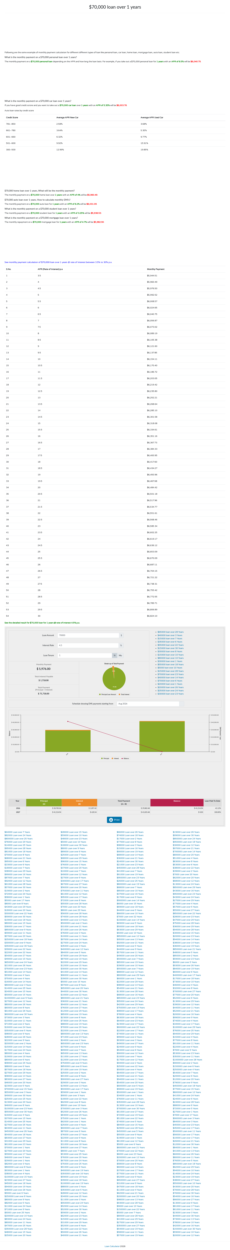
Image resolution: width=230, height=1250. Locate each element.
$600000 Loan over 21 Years (131, 1147)
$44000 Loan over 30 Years (74, 991)
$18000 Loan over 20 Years (18, 910)
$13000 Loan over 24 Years (186, 884)
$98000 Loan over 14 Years (130, 985)
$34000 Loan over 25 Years (74, 1196)
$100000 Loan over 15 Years (18, 1177)
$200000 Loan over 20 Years (131, 1196)
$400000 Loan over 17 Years (187, 975)
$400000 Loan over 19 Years (75, 1170)
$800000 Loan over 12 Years (187, 1092)
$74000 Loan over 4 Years (185, 1020)
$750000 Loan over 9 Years (74, 1063)
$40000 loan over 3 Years (170, 635)
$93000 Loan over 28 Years (130, 1203)
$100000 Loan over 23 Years (18, 1108)
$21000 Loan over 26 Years (18, 965)
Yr (115, 656)
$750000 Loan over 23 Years (18, 968)
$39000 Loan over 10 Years (130, 965)
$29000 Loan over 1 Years (17, 1160)
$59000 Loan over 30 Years (18, 916)
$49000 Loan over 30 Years (18, 1095)
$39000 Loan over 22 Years (18, 949)
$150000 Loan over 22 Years (131, 1209)
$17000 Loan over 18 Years (186, 978)
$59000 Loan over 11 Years (18, 933)
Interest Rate (48, 645)
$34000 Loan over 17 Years (186, 1024)
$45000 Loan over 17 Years (186, 1128)
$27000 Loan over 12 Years (18, 1001)
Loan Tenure (48, 655)
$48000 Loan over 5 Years (185, 952)
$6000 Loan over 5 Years (185, 962)
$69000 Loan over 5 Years (129, 923)
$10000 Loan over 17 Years (186, 1138)
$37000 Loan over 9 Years (73, 1047)
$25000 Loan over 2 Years (73, 1073)
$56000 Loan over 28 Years (74, 913)
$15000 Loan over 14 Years (18, 1047)
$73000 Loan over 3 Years (17, 1017)
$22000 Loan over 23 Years (74, 1030)
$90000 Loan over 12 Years (130, 1053)
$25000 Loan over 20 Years (18, 1235)
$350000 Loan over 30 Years (18, 946)
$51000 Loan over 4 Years (185, 858)
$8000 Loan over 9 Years (73, 848)
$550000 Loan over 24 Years (75, 1203)
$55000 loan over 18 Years (171, 664)
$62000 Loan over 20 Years (186, 877)
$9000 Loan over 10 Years (129, 1206)
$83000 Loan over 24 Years (18, 1219)
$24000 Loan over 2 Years (73, 1040)
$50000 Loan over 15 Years (18, 995)
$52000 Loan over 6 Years (185, 998)
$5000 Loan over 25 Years (17, 1212)
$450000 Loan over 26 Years (18, 1131)
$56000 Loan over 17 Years (186, 1134)
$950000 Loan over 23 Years (131, 877)
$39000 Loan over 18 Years (74, 1180)
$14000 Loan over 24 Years (186, 1173)
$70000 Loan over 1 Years (17, 1147)
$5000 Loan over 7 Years (129, 1212)
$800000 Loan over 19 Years (131, 884)
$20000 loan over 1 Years (170, 684)
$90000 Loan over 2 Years (185, 1063)
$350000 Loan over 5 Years (18, 1030)
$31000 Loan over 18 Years (74, 1144)
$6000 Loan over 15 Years (129, 903)
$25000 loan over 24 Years (171, 690)
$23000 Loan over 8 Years (73, 1017)
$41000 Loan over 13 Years (186, 1151)
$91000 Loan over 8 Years (73, 1076)
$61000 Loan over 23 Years (18, 1144)
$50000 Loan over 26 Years (74, 1232)
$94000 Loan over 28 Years (186, 929)
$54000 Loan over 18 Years (18, 1134)
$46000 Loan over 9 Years (17, 1157)
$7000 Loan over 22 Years (129, 916)
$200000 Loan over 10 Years (18, 1216)
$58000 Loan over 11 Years (130, 1232)
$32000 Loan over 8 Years (185, 988)
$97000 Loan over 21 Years (186, 848)
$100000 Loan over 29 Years (187, 1027)
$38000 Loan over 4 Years (17, 1173)
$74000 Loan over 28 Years (74, 916)
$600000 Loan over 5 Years (130, 1086)
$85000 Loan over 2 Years (185, 955)
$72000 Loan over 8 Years (73, 900)
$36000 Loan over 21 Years (130, 858)
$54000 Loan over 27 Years (18, 955)
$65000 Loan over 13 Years (74, 1053)
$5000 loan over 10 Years (170, 668)
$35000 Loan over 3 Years (73, 946)
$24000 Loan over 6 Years (185, 1099)
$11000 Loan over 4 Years (129, 1190)
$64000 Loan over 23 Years (130, 1020)
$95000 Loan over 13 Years (130, 939)
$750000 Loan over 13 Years (131, 1007)
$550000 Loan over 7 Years (130, 968)
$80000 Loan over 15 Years (18, 923)
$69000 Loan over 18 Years (130, 907)
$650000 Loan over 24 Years (18, 962)
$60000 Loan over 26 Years (186, 1154)
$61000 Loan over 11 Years (186, 1209)
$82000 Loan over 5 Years (17, 1203)
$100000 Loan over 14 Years (131, 920)
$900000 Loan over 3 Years (186, 1118)
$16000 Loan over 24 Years (18, 1027)
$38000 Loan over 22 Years (186, 868)
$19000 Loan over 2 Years (17, 890)
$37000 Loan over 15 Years (18, 1118)
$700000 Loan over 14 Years (187, 851)
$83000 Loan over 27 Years (18, 1079)
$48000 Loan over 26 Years (18, 1190)
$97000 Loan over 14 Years (74, 939)
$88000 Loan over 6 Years (17, 1066)
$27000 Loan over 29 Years (186, 900)
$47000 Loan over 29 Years (186, 920)
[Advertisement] (115, 33)
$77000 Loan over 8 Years (129, 842)
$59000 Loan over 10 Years (74, 835)
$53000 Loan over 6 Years (185, 864)
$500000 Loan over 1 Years (130, 1092)
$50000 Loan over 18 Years (130, 926)
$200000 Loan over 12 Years (131, 1157)
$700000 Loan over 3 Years (74, 1108)
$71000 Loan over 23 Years (74, 1037)
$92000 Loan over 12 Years (18, 881)
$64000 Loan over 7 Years (17, 832)
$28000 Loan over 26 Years (18, 1037)
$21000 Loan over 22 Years (74, 1229)
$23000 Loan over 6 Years (17, 864)
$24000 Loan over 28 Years (186, 1102)
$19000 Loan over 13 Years (74, 1086)
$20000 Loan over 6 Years (185, 1076)
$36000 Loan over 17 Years (18, 926)
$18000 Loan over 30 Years (74, 845)
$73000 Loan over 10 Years (186, 982)
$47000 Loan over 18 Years (130, 1186)
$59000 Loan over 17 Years (18, 1154)
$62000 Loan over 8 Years (73, 1102)
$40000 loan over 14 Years (171, 677)
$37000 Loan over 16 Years (130, 894)
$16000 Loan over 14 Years (18, 982)
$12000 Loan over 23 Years (74, 1059)
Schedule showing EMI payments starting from (92, 704)
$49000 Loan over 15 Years (18, 959)
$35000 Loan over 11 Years (186, 1056)
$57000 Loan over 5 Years (185, 907)
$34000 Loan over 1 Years (129, 1095)
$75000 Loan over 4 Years (17, 978)
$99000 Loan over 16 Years (18, 874)
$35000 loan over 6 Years (170, 642)
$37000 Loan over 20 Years (74, 868)
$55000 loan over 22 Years (171, 645)
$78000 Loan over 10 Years (186, 1222)
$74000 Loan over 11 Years (130, 1034)
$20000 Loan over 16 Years (186, 1014)
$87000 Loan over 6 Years (73, 1131)
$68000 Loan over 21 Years (18, 858)
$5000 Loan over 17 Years (17, 900)
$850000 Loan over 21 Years (187, 949)
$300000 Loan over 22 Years (18, 913)
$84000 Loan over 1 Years (185, 1147)
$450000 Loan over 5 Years (130, 1131)
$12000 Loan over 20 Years (186, 1079)
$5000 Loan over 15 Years (73, 982)
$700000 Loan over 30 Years (131, 1108)
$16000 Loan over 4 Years (17, 1115)
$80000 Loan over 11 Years (186, 1157)
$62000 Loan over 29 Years (186, 1167)
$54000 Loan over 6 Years (129, 1050)
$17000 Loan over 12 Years (130, 1059)
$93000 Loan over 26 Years (186, 965)
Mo (120, 656)
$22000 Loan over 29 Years (74, 962)
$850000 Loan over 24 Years (187, 838)
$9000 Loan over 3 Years (73, 1095)
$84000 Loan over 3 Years (185, 1121)
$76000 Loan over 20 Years (74, 1157)
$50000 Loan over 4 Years (129, 1069)
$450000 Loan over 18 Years (187, 1086)
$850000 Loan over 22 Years (187, 913)
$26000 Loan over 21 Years (186, 1141)
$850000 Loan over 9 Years (18, 929)
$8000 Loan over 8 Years (17, 903)
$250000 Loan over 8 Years (18, 1196)
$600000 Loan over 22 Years (131, 1027)
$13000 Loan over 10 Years (130, 1105)
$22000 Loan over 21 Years (130, 1076)
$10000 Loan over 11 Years (74, 936)
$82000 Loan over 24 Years (18, 835)
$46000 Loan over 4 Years (185, 985)
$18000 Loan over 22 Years (74, 1099)
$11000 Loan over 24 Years (18, 1206)
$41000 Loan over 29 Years (130, 1219)
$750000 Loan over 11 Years (75, 890)
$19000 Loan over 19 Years (18, 1056)
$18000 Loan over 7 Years (17, 868)
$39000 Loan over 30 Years (74, 978)
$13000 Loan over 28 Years (130, 991)
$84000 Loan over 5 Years (73, 952)
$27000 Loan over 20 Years (18, 1151)
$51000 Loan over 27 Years (130, 1112)
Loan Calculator (112, 1246)
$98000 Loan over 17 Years (130, 1011)
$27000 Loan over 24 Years (74, 943)
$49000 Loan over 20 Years (130, 955)
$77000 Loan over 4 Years (185, 903)
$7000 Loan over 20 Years (185, 874)
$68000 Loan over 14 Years (130, 855)
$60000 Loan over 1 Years (129, 978)
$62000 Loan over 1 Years (73, 1121)
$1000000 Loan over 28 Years (187, 1059)
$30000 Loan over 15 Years (186, 933)
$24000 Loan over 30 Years (130, 861)
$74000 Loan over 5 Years (129, 1121)
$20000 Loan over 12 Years (186, 1235)
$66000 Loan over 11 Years (74, 975)
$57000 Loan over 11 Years (130, 952)
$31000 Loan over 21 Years (74, 926)
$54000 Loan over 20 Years (130, 1082)
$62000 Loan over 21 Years (130, 1193)
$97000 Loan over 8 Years (73, 985)
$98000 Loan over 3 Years (129, 845)
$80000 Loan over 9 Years (17, 1199)
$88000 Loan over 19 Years (74, 1024)
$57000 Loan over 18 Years (18, 1069)
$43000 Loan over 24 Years (186, 897)
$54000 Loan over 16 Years (186, 1196)
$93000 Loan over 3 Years (129, 1040)
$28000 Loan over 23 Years (186, 916)
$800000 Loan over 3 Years (18, 985)
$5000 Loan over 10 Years (73, 842)
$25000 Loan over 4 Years (73, 1125)
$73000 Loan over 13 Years (186, 1219)
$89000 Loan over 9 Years (73, 851)
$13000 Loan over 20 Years (18, 1102)
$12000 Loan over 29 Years (74, 1011)
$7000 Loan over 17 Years (185, 1115)
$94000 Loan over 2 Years (129, 1063)
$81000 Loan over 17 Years (186, 1206)
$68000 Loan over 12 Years (186, 881)
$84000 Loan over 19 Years (186, 968)
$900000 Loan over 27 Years (75, 1079)
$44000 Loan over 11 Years (186, 1007)
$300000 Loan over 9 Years (18, 943)
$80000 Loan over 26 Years (18, 1004)
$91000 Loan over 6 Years (73, 1167)
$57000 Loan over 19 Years (130, 1235)
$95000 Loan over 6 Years (17, 861)
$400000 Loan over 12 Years (75, 949)
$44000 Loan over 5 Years (129, 910)
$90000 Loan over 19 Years (130, 851)
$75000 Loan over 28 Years (186, 923)
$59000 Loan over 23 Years (186, 959)
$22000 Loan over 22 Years (18, 952)
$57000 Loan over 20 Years (18, 936)
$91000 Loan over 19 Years (130, 874)
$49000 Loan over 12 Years (74, 874)
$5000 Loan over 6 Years (129, 1144)
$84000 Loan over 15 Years (130, 1125)
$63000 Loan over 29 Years (130, 929)
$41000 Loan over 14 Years (74, 972)
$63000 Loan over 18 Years (130, 1017)
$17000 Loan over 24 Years (18, 1050)
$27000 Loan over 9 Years (73, 877)
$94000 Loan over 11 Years (130, 1079)
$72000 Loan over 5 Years (185, 1108)
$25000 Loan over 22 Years (130, 1066)
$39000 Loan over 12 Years (186, 1004)
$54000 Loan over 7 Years (185, 1073)
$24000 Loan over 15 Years (18, 991)
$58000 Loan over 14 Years (18, 1076)
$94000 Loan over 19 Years (18, 1186)
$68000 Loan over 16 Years (130, 995)
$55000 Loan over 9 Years (129, 1134)
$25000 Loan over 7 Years (73, 855)
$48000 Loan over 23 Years (74, 838)
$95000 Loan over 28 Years (18, 848)
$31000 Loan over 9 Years (129, 1183)
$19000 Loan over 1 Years (129, 1138)
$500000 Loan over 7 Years (130, 959)
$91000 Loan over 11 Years (186, 1043)
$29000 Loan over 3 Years (73, 1082)
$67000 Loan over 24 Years (74, 1160)
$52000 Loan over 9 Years (129, 1177)
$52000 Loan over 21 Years (186, 1011)
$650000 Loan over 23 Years (75, 1043)
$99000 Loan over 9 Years (185, 1017)
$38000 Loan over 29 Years (18, 871)
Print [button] (117, 820)
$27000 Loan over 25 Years (18, 1125)
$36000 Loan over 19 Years (186, 946)
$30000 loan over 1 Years (170, 661)
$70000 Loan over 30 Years (186, 1193)
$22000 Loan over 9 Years (17, 1040)
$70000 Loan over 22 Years (130, 1151)
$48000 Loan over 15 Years (18, 1232)
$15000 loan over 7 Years (170, 638)
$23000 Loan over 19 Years (186, 1177)
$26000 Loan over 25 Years (130, 881)
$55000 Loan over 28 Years (74, 903)
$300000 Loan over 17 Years (75, 881)
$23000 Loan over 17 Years (130, 1024)
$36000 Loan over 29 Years (186, 926)
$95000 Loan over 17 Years (74, 897)
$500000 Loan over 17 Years (75, 1089)
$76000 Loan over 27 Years (74, 1007)
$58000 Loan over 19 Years (130, 1089)
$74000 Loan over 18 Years (130, 835)
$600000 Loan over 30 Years (18, 1014)
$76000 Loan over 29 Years (18, 842)
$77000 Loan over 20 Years (186, 995)
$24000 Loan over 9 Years (129, 1047)
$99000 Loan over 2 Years (129, 1037)
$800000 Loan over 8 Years (18, 1167)
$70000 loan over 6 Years (170, 681)
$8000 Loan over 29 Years (73, 910)
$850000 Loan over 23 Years (131, 998)
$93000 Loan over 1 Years (17, 1170)
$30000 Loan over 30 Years (74, 968)
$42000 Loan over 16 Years (186, 1225)
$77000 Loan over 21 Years (130, 1173)
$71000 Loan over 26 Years (74, 929)
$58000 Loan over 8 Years (129, 1164)
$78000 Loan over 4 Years (129, 1014)
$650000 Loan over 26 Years (75, 988)
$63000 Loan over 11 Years (18, 1128)
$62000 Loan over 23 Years (74, 1216)
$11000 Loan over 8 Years (73, 1141)
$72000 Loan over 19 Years (130, 1115)
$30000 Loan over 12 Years (186, 845)
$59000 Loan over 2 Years (73, 1212)
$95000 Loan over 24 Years (130, 1001)
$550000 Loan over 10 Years (187, 1183)
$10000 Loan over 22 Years (74, 995)
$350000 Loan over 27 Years (131, 1225)
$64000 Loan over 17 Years (130, 1073)
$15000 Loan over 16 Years (130, 848)
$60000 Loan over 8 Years (17, 1007)
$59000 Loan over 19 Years (74, 1177)
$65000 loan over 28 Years (171, 632)
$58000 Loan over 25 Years (18, 1063)
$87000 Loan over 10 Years (74, 959)
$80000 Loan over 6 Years (17, 1059)
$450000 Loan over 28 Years (131, 868)
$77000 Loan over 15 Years (186, 1089)
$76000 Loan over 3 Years (73, 864)
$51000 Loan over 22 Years (130, 1118)
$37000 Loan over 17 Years (130, 1170)
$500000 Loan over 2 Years (74, 923)
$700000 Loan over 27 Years (187, 991)
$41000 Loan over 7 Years (129, 871)
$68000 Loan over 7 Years (129, 887)
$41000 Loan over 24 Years (186, 1095)
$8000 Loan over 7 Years (73, 1151)
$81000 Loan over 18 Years (18, 851)
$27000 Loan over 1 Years (185, 1112)
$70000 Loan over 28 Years (186, 1190)
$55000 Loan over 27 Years (186, 910)
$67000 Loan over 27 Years (74, 884)
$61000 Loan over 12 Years (74, 894)
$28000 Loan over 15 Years (74, 832)
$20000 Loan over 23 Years (186, 936)
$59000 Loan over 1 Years (73, 1092)
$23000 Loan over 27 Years (18, 1180)
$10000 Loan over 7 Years (73, 871)
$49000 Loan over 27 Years (130, 1043)
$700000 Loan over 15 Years (18, 1089)
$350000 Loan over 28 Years (131, 1102)
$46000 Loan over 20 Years (18, 1082)
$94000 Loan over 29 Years (186, 1034)
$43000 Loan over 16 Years (186, 890)
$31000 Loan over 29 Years (18, 1141)
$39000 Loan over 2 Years (185, 871)
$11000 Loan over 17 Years (74, 1056)
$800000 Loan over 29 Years (131, 975)
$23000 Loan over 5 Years (17, 1086)
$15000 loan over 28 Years (171, 671)
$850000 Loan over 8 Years (74, 1066)
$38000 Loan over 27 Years (186, 1180)
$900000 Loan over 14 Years (131, 900)
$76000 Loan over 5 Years (185, 1160)
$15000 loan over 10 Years (171, 655)
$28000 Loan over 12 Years (74, 1193)
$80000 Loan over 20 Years (186, 855)
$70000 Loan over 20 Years (74, 1027)
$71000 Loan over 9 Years (17, 1209)
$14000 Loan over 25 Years (18, 845)
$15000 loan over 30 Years (171, 648)
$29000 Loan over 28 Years (130, 1128)
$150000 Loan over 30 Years (187, 1229)
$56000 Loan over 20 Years (74, 887)
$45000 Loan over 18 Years (18, 1183)
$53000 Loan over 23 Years (186, 1053)
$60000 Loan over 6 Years (185, 972)
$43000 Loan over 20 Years (186, 1186)
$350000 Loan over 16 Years (75, 1173)
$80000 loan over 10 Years (171, 658)
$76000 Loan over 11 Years (130, 1099)
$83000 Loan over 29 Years (74, 1115)
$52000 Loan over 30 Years (74, 1209)
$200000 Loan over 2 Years (18, 1043)
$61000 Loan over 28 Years (18, 884)
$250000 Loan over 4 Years (186, 1069)
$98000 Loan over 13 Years (130, 1199)
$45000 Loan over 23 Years (186, 1125)
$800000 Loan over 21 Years (75, 998)
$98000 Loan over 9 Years (17, 1034)
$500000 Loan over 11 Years (187, 1131)
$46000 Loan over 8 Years (17, 1105)
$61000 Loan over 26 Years (18, 1011)
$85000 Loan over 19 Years (130, 962)
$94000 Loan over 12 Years (74, 1004)
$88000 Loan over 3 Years (73, 1186)
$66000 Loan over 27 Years (186, 1199)
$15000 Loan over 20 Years (74, 1219)
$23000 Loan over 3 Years (185, 1212)
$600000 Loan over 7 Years (74, 1128)
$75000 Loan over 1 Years (73, 1118)
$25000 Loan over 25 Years (18, 1099)
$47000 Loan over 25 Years (18, 1225)
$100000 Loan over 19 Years (75, 1183)
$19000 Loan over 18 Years (18, 920)
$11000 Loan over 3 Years (73, 1199)
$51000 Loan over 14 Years (18, 972)
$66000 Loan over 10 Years (130, 913)
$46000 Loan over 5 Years (129, 946)
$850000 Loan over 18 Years (187, 1164)
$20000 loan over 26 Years (171, 687)
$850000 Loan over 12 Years (131, 936)
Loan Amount (48, 635)
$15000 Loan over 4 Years (185, 1037)
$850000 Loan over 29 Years (187, 887)
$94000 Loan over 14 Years (186, 939)
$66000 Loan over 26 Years (130, 832)
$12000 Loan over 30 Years (186, 1144)
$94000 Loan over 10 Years (186, 1170)
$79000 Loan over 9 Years (185, 1082)
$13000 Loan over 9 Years (185, 1203)
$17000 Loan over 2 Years (129, 838)
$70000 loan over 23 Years (171, 674)
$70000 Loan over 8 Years (17, 855)
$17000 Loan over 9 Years (129, 897)
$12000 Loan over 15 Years (74, 965)
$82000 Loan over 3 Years (17, 1164)
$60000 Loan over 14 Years (130, 1167)
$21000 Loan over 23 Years (130, 864)
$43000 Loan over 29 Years (18, 907)
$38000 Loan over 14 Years (186, 943)
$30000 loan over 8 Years (170, 651)
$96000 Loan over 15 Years (74, 861)
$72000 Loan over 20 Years (18, 894)
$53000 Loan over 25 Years (74, 1154)
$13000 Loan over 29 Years (186, 1001)
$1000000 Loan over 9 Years (18, 998)
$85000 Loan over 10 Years (130, 890)
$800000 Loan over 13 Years (75, 1034)
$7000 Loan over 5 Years (185, 1050)
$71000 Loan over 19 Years (74, 1069)
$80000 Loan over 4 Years (17, 1053)
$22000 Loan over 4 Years (185, 1047)
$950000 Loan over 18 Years (187, 842)
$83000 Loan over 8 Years (185, 861)
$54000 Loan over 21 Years (130, 988)
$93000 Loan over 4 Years (17, 975)
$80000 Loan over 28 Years (130, 1216)
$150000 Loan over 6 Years (186, 1066)
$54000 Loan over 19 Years (130, 1229)
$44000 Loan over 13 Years (74, 920)
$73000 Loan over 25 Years (74, 1020)
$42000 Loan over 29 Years (130, 1004)
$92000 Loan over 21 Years (130, 943)
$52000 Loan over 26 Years (74, 1112)
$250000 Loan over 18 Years (18, 939)
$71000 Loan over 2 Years (17, 1024)
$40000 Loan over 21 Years (74, 1235)
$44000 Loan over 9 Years (129, 949)
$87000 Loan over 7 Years (17, 877)
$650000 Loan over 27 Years (131, 1180)
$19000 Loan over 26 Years (186, 832)
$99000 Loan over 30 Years (186, 835)
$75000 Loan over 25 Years (74, 1164)
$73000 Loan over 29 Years (74, 955)
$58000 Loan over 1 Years (17, 897)
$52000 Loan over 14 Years (74, 1206)
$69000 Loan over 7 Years (73, 1050)
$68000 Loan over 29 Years (74, 858)
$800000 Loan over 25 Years (18, 838)
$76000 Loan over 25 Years (186, 1030)
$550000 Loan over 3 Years (18, 1092)
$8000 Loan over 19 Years (73, 1105)
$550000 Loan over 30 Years (18, 1112)
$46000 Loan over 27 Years (74, 1147)
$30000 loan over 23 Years (171, 694)
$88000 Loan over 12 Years (130, 972)
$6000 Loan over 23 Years (129, 1154)
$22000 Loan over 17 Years (130, 1030)
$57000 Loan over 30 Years (18, 887)
